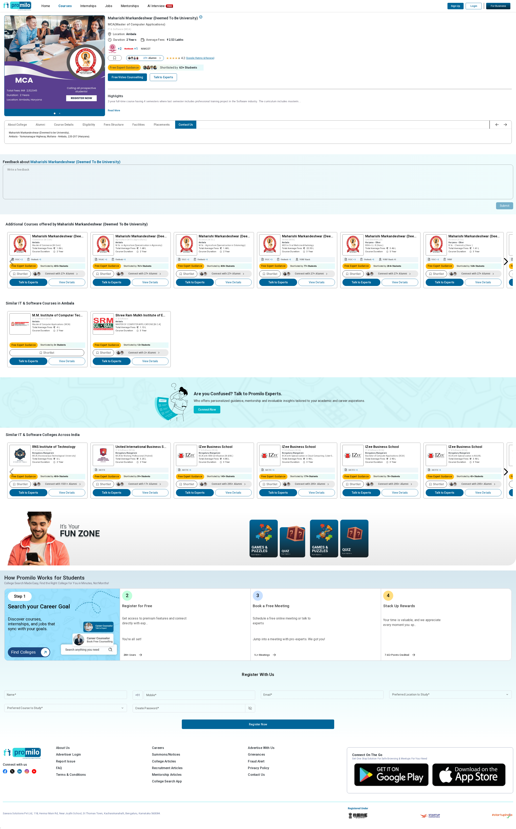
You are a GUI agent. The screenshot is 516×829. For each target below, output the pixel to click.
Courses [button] (65, 6)
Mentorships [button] (130, 6)
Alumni (40, 124)
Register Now (258, 724)
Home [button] (45, 6)
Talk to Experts (28, 282)
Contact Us (186, 124)
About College (17, 124)
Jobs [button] (108, 6)
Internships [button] (88, 6)
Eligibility (89, 124)
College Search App (167, 781)
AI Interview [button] (156, 6)
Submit (504, 206)
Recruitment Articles (167, 768)
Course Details (64, 124)
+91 (137, 695)
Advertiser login (68, 754)
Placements (162, 124)
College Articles (164, 761)
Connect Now (207, 409)
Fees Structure (114, 124)
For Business (498, 5)
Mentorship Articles (167, 775)
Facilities (138, 124)
